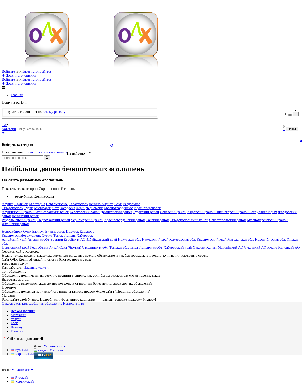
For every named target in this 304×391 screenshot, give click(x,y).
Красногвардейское (118, 208)
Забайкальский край (101, 239)
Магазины (18, 315)
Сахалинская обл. (95, 247)
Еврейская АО (74, 239)
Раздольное (131, 204)
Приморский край (15, 247)
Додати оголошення (20, 75)
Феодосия (67, 208)
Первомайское (57, 204)
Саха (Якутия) (70, 247)
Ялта (55, 208)
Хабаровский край (178, 247)
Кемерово (87, 231)
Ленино (95, 204)
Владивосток (55, 231)
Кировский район (201, 212)
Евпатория (37, 204)
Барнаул (38, 231)
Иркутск (72, 231)
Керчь (80, 208)
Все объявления (23, 311)
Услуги (16, 319)
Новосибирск (12, 231)
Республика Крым (263, 212)
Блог (14, 323)
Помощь (17, 327)
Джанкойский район (116, 212)
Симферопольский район (189, 220)
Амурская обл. (39, 239)
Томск (58, 235)
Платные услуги (36, 267)
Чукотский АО (255, 247)
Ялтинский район (15, 224)
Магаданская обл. (240, 239)
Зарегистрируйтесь (36, 71)
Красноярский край (212, 239)
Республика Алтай (44, 247)
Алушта (107, 204)
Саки (118, 204)
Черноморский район (87, 220)
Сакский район (157, 220)
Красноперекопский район (267, 220)
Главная (17, 95)
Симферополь (12, 208)
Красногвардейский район (124, 220)
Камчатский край (155, 239)
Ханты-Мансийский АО (224, 247)
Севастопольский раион (227, 220)
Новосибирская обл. (270, 239)
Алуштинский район (18, 212)
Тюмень (70, 235)
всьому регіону (54, 112)
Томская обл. (119, 247)
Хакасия (199, 247)
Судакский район (146, 212)
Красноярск (11, 235)
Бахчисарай (42, 208)
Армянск (21, 204)
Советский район (173, 212)
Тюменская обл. (151, 247)
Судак (28, 208)
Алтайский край (14, 239)
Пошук (292, 129)
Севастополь (78, 204)
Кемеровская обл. (182, 239)
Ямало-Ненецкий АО (283, 247)
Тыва (134, 247)
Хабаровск (85, 235)
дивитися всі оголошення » (46, 152)
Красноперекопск (147, 208)
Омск (27, 231)
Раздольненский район (19, 220)
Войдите (8, 71)
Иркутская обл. (129, 239)
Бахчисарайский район (51, 212)
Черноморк (94, 208)
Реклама (17, 331)
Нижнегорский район (232, 212)
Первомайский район (53, 220)
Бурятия (57, 239)
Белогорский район (85, 212)
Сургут (47, 235)
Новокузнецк (30, 235)
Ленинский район (25, 216)
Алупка (7, 204)
